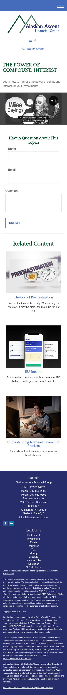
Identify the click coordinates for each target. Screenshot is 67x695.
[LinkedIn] (30, 41)
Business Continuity (44, 687)
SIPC (19, 626)
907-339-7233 (35, 49)
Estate (33, 542)
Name (12, 149)
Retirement (33, 535)
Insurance (33, 546)
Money (33, 553)
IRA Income (33, 372)
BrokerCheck (8, 573)
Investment (33, 538)
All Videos (33, 564)
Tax (33, 549)
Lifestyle (33, 556)
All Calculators (34, 567)
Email (12, 170)
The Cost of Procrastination (33, 297)
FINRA (13, 626)
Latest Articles (33, 560)
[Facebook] (35, 41)
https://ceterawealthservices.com (17, 658)
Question (11, 191)
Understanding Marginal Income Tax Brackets (33, 444)
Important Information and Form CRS (19, 687)
